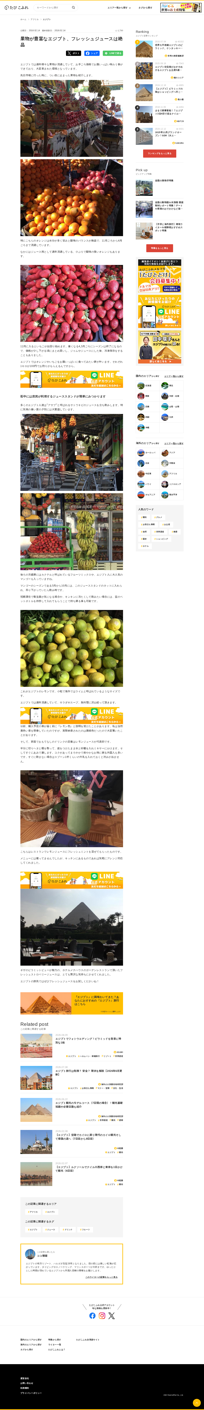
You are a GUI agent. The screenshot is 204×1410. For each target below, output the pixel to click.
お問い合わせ (26, 1383)
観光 (113, 1120)
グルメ (159, 517)
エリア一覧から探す (118, 7)
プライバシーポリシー (31, 1393)
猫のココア (179, 78)
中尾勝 (120, 1148)
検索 (73, 7)
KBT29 (180, 121)
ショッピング (162, 539)
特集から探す (54, 1340)
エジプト (47, 19)
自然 (145, 532)
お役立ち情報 (88, 1088)
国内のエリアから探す (31, 1340)
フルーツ (86, 1229)
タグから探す (145, 7)
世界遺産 (119, 1056)
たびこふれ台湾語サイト (88, 1340)
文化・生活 (118, 1088)
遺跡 (121, 1120)
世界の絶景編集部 (176, 56)
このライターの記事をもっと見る (101, 1277)
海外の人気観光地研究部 (112, 1084)
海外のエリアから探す (31, 1344)
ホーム (23, 19)
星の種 (181, 99)
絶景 (176, 532)
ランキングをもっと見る (159, 153)
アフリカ (35, 19)
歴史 (145, 539)
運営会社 (24, 1378)
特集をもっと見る (159, 248)
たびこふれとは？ (57, 1349)
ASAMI (120, 1052)
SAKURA (179, 143)
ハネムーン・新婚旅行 (90, 1056)
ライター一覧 (54, 1344)
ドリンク (69, 1229)
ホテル (146, 546)
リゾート (107, 1056)
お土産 (167, 524)
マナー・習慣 (103, 1088)
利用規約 (24, 1388)
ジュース (51, 1229)
